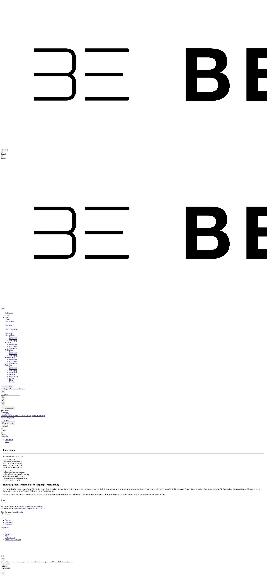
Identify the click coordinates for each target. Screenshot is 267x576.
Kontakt (7, 534)
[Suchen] (3, 397)
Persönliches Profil (14, 416)
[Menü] (3, 308)
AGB (7, 536)
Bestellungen (41, 416)
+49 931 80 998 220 (21, 508)
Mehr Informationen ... (65, 562)
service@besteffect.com (35, 506)
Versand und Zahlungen (13, 540)
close (7, 315)
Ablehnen (4, 566)
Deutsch (3, 154)
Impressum (8, 524)
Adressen (23, 416)
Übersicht (4, 416)
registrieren (7, 414)
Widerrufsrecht (10, 538)
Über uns (8, 520)
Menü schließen (9, 408)
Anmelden (4, 412)
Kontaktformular (17, 512)
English (3, 158)
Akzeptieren (5, 564)
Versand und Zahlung (17, 389)
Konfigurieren (6, 568)
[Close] (3, 573)
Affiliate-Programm (7, 418)
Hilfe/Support (5, 389)
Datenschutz (9, 522)
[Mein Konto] (3, 404)
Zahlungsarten (32, 416)
